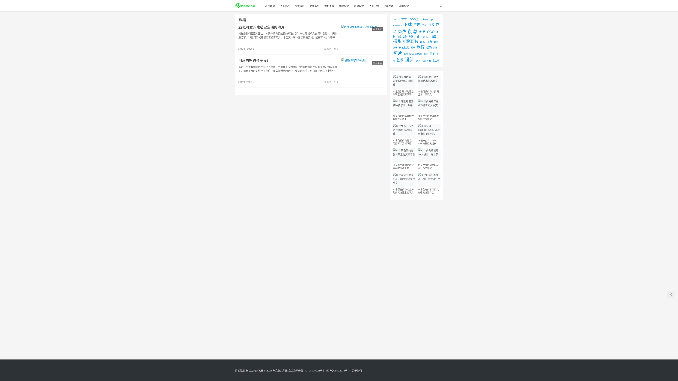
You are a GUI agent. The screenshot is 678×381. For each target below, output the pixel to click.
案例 (435, 42)
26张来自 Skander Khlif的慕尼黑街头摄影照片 (428, 142)
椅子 (413, 47)
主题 (417, 24)
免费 (402, 31)
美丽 (432, 54)
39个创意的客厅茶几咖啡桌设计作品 (428, 191)
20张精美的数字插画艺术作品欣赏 (428, 93)
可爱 (399, 36)
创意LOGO (427, 31)
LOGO (403, 19)
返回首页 (270, 5)
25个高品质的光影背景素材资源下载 (403, 166)
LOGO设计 (415, 19)
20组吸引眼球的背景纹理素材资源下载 (403, 93)
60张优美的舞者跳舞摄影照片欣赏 (428, 117)
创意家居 (285, 5)
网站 (411, 54)
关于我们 (357, 370)
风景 (424, 60)
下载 (407, 24)
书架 (424, 25)
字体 (417, 36)
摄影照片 (411, 41)
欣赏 (420, 46)
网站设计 (419, 54)
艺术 (399, 59)
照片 (397, 53)
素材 (406, 54)
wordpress (397, 25)
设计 (409, 59)
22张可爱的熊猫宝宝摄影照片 (261, 27)
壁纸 (411, 36)
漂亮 (429, 47)
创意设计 (344, 5)
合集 (405, 36)
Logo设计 (404, 5)
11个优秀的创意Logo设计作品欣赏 (428, 166)
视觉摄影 (300, 5)
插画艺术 (389, 5)
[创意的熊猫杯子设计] (362, 71)
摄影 (397, 41)
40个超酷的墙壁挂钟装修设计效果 (403, 117)
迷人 (418, 60)
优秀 (431, 25)
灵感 (435, 47)
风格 (429, 60)
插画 (434, 36)
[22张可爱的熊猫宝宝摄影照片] (362, 38)
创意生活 (374, 5)
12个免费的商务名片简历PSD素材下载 (403, 142)
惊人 (428, 36)
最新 (422, 42)
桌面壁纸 (314, 5)
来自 (429, 42)
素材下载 (329, 5)
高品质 (435, 60)
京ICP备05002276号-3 (337, 370)
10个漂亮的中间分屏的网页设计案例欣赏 (403, 191)
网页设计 (359, 5)
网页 (426, 54)
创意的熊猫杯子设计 (254, 60)
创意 (413, 30)
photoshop (427, 19)
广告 (423, 36)
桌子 (395, 47)
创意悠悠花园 (280, 370)
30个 (395, 19)
